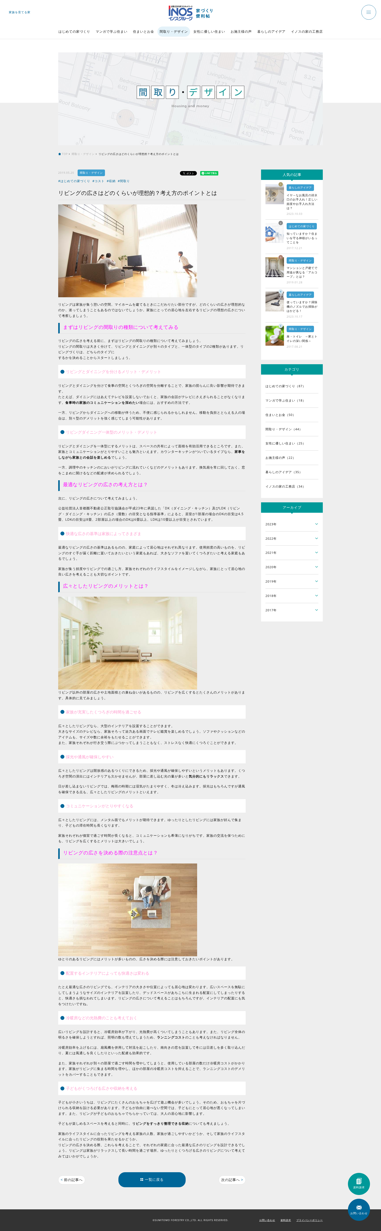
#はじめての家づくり (74, 181)
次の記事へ (232, 1179)
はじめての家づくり (74, 31)
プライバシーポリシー (309, 1220)
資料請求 (285, 1220)
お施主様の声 (241, 31)
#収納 (111, 181)
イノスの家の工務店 (307, 31)
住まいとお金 (143, 31)
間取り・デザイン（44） (284, 429)
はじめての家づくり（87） (285, 386)
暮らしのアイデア (271, 31)
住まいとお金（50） (280, 415)
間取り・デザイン (174, 31)
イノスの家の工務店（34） (285, 486)
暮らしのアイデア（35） (284, 472)
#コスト (98, 181)
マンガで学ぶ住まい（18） (285, 400)
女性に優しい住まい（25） (285, 443)
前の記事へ (72, 1179)
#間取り (124, 181)
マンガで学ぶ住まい (111, 31)
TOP (65, 154)
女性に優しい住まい (209, 31)
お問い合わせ (267, 1220)
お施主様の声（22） (280, 457)
